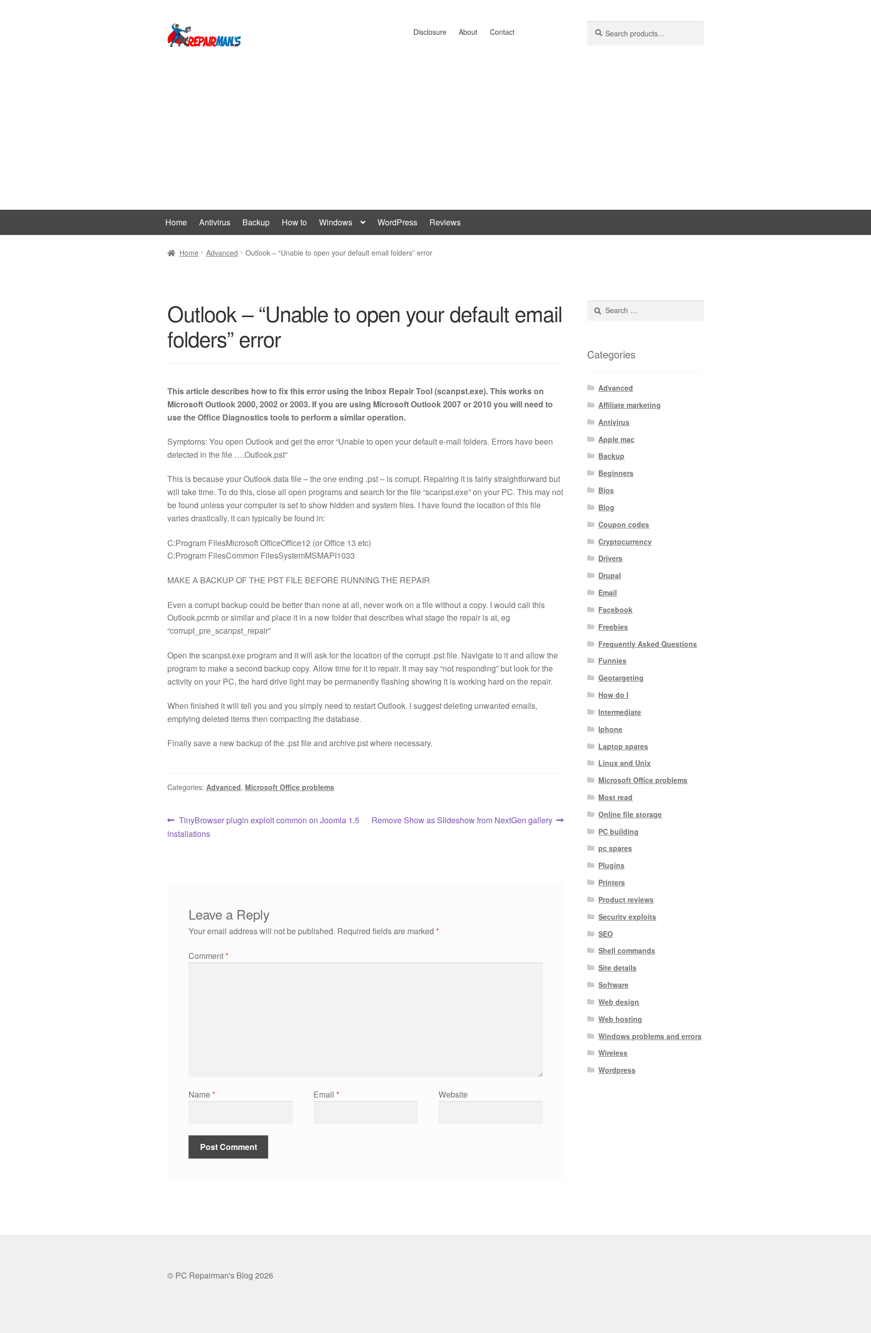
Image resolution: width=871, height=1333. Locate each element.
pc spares (615, 848)
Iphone (610, 729)
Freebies (613, 627)
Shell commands (626, 950)
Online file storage (630, 814)
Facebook (615, 609)
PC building (618, 831)
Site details (617, 967)
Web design (618, 1002)
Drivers (610, 558)
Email (326, 1094)
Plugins (611, 865)
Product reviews (626, 899)
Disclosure (430, 32)
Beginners (616, 473)
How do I (613, 695)
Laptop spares (623, 746)
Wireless (613, 1053)
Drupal (609, 575)
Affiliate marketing (629, 405)
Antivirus (214, 222)
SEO (605, 934)
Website (453, 1094)
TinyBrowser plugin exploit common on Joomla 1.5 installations (263, 826)
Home (176, 222)
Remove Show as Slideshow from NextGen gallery (461, 820)
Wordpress (617, 1070)
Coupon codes (623, 524)
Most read (615, 797)
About (468, 32)
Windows (335, 222)
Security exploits (627, 917)
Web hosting (620, 1019)
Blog (606, 507)
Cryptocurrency (625, 541)
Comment (208, 955)
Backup (256, 222)
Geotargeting (621, 678)
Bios (606, 490)
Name (202, 1094)
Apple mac (616, 439)
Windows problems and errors (650, 1036)
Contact (502, 32)
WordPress (397, 222)
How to (294, 222)
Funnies (612, 660)
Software (613, 985)
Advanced (222, 253)
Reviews (445, 222)
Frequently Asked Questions (647, 644)
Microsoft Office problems (289, 787)
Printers (611, 882)
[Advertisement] (435, 134)
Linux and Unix (624, 763)
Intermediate (619, 712)
